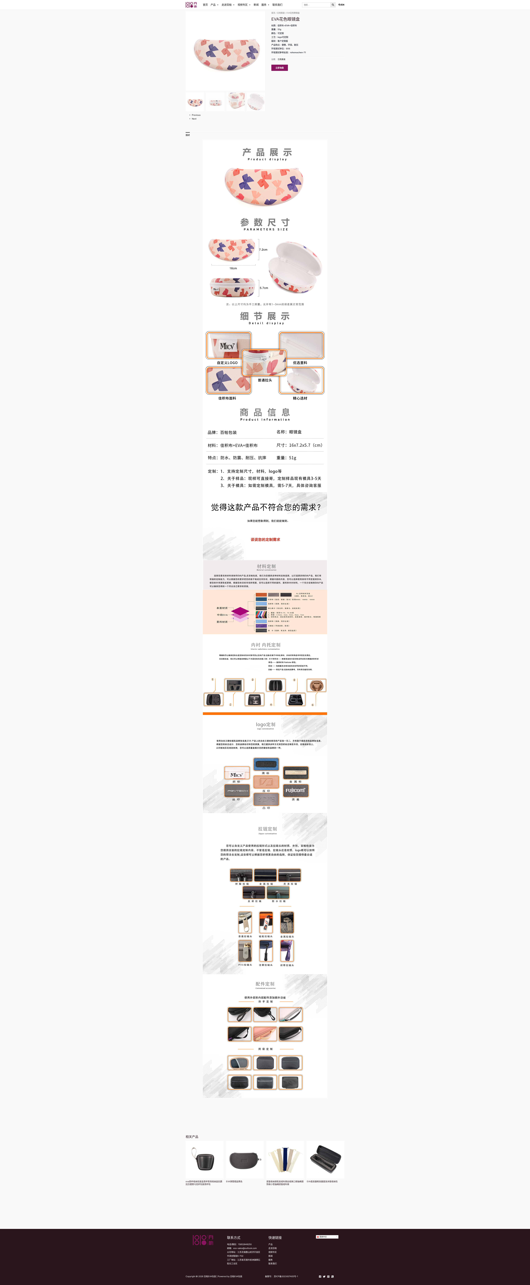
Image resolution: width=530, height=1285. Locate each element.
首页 (205, 4)
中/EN (341, 4)
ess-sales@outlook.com (245, 1248)
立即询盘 (279, 67)
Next (194, 118)
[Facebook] (320, 1276)
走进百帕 (227, 4)
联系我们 (277, 4)
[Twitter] (324, 1276)
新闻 (256, 4)
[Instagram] (328, 1276)
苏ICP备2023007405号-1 (286, 1276)
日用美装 (281, 13)
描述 (188, 135)
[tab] (188, 135)
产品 (213, 4)
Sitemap (198, 1280)
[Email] (332, 1276)
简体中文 (323, 1237)
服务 (263, 4)
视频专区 (243, 4)
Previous (196, 115)
